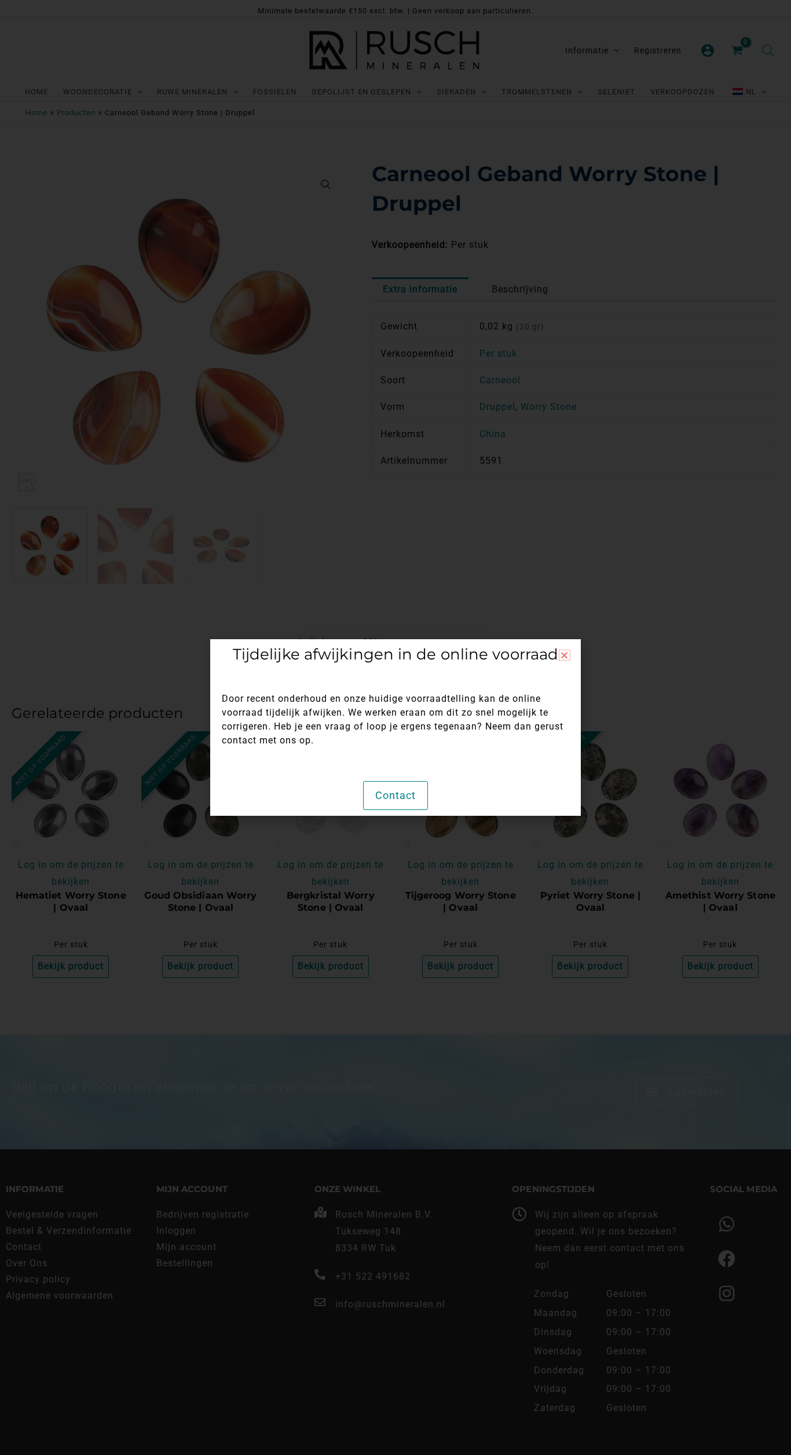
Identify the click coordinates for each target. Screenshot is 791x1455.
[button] (564, 655)
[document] (395, 727)
